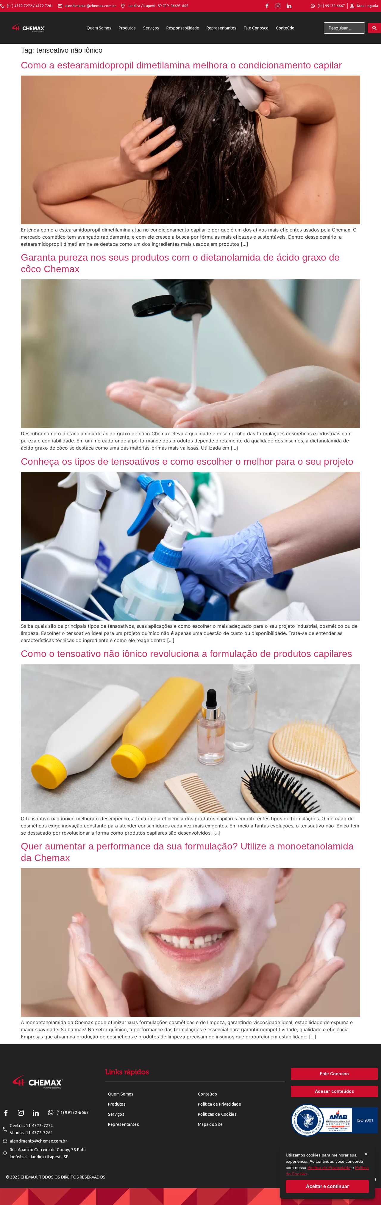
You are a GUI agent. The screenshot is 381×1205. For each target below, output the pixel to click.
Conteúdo (285, 28)
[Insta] (278, 6)
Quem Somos (99, 28)
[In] (289, 6)
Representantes (221, 28)
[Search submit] (374, 28)
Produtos (127, 28)
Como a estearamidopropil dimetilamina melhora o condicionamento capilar (181, 65)
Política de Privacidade (328, 1167)
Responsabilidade (182, 28)
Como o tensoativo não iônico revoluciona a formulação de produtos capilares (186, 653)
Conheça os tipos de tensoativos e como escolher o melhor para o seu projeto (187, 461)
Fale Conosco (256, 28)
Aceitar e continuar (327, 1186)
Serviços (151, 28)
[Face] (267, 6)
